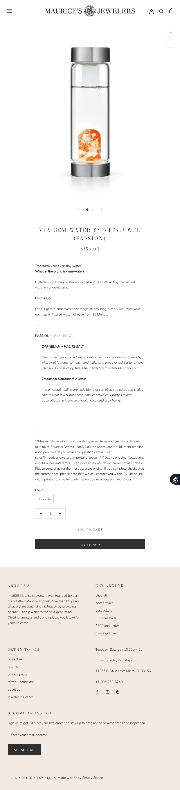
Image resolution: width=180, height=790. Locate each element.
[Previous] (78, 209)
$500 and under (107, 626)
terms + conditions (21, 682)
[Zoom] (171, 32)
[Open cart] (171, 10)
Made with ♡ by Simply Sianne (80, 777)
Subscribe (24, 750)
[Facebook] (97, 692)
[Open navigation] (9, 11)
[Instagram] (107, 692)
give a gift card (106, 633)
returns (13, 666)
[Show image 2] (93, 209)
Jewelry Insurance (21, 697)
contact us (15, 659)
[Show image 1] (87, 209)
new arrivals (104, 603)
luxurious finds (105, 618)
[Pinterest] (117, 692)
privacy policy (18, 674)
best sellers (103, 610)
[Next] (101, 209)
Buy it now (90, 545)
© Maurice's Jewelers (34, 777)
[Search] (161, 11)
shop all (101, 595)
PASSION (44, 499)
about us (14, 689)
